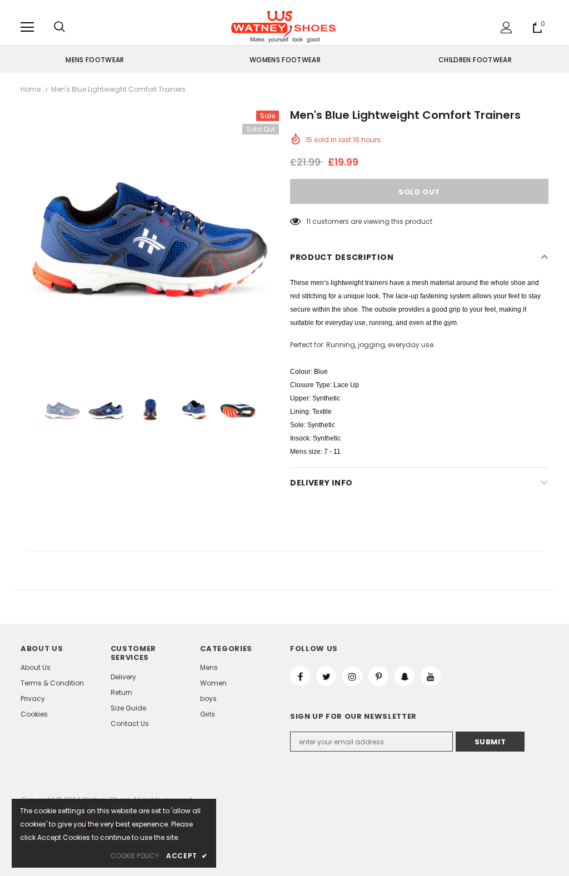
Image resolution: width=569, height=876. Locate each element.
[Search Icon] (59, 27)
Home (31, 89)
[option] (95, 59)
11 (308, 221)
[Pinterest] (378, 676)
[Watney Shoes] (283, 27)
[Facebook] (300, 676)
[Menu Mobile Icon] (27, 27)
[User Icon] (506, 27)
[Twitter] (326, 676)
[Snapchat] (405, 676)
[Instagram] (352, 676)
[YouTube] (431, 676)
